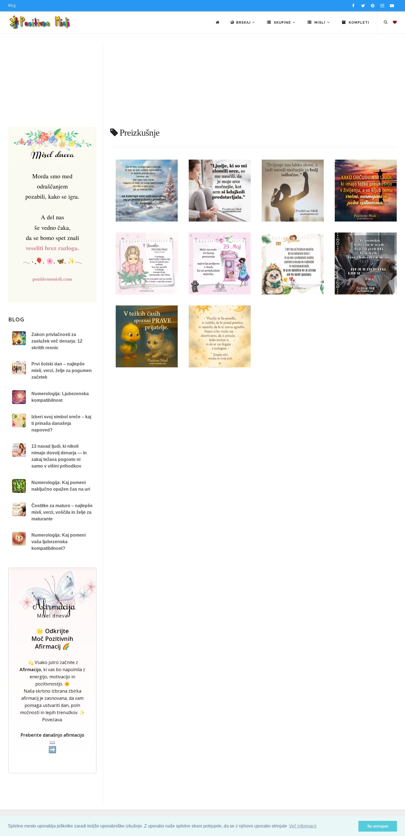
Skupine (282, 22)
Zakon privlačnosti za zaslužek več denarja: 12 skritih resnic (56, 341)
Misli (319, 22)
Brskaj (244, 22)
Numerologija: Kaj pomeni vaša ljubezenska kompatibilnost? (58, 542)
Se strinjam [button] (377, 826)
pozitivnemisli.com (52, 279)
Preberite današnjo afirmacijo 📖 (52, 742)
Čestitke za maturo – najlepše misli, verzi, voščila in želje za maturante (62, 512)
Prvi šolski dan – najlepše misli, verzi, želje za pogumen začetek (61, 370)
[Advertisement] (202, 85)
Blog (11, 5)
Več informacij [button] (303, 826)
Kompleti (358, 22)
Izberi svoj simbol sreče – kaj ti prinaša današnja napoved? (61, 423)
